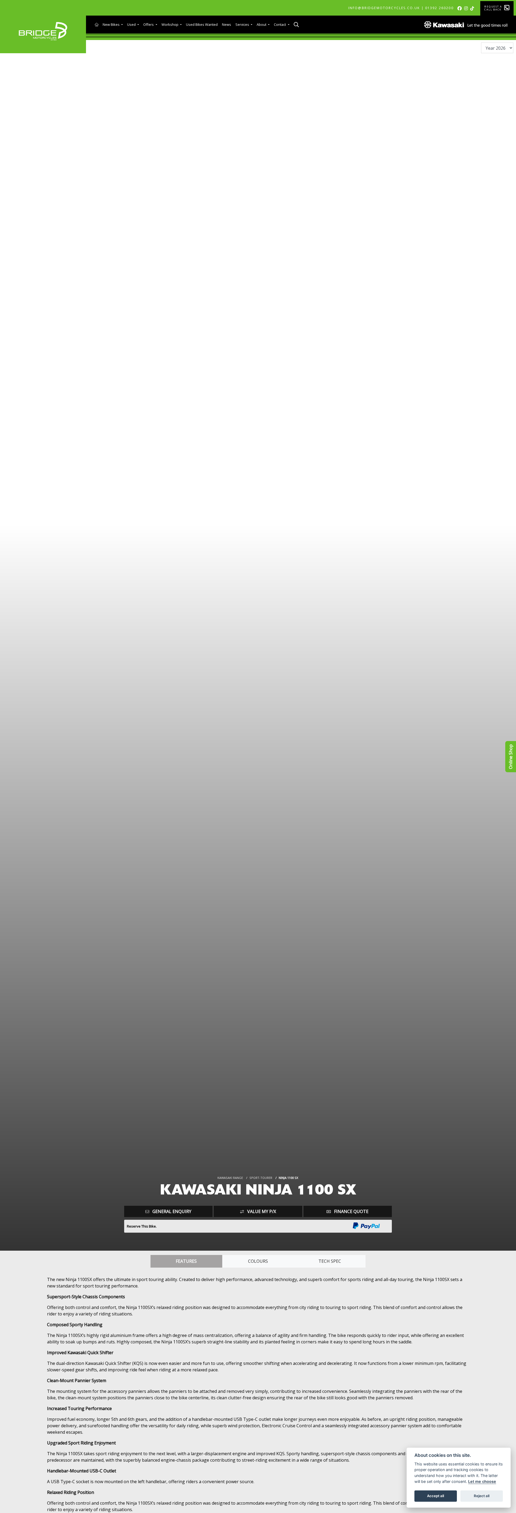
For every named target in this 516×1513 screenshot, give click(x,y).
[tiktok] (473, 8)
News (226, 24)
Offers (149, 24)
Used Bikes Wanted (202, 24)
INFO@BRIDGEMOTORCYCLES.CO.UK (384, 8)
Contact (280, 24)
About (262, 24)
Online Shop (511, 756)
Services (242, 24)
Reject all (481, 1496)
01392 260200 (439, 8)
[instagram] (467, 8)
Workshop (170, 24)
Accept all (435, 1496)
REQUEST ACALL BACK (493, 8)
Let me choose (482, 1481)
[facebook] (460, 8)
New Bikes (111, 24)
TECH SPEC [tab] (329, 1261)
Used (132, 24)
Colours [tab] (258, 1261)
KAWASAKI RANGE (230, 1178)
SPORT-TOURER (260, 1178)
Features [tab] (186, 1261)
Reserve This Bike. (142, 1226)
